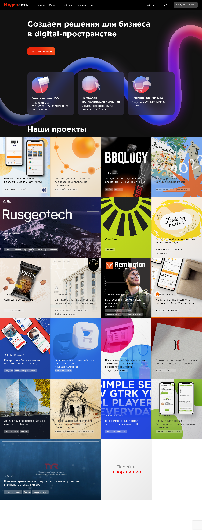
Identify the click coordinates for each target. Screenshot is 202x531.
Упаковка (110, 250)
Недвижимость (80, 310)
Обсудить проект (186, 5)
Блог (93, 5)
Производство (50, 250)
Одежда (127, 310)
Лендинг (118, 189)
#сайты (109, 189)
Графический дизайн (165, 189)
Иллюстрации (183, 189)
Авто (17, 371)
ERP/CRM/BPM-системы (66, 189)
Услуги (52, 5)
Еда (6, 310)
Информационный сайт (65, 314)
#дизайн (23, 189)
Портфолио (66, 5)
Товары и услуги (163, 253)
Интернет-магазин (13, 492)
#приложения (11, 189)
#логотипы (161, 371)
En (165, 5)
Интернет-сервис (63, 371)
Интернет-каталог (13, 250)
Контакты (81, 5)
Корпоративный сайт (32, 250)
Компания (40, 5)
